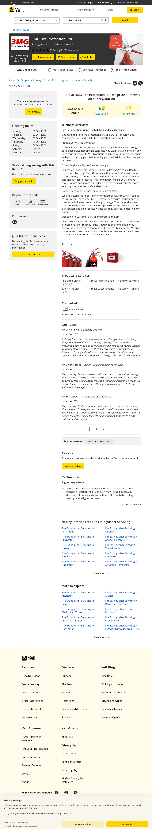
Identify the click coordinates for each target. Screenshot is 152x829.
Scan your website (32, 757)
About (25, 782)
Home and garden (111, 717)
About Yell (67, 737)
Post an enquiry (30, 684)
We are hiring (29, 717)
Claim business (33, 254)
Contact (26, 773)
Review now (33, 111)
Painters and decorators (75, 709)
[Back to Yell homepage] (16, 9)
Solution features (31, 765)
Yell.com (14, 2)
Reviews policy (69, 770)
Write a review (72, 50)
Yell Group (70, 728)
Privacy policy (69, 745)
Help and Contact (31, 709)
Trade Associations (32, 700)
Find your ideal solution (35, 748)
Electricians (68, 700)
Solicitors (67, 717)
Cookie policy (69, 753)
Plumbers (67, 684)
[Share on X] (140, 83)
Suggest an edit (24, 181)
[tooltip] (105, 20)
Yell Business (28, 2)
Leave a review (30, 692)
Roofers (66, 692)
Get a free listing (105, 2)
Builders (66, 676)
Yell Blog (108, 667)
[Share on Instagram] (66, 792)
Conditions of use (71, 761)
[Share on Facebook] (135, 83)
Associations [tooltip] (75, 309)
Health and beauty (111, 709)
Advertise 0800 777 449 (130, 2)
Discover (68, 667)
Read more (101, 429)
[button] (56, 21)
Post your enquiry (85, 9)
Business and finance (113, 692)
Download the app (85, 2)
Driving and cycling (111, 700)
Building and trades (112, 684)
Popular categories (48, 9)
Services (28, 667)
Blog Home (107, 676)
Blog (110, 9)
